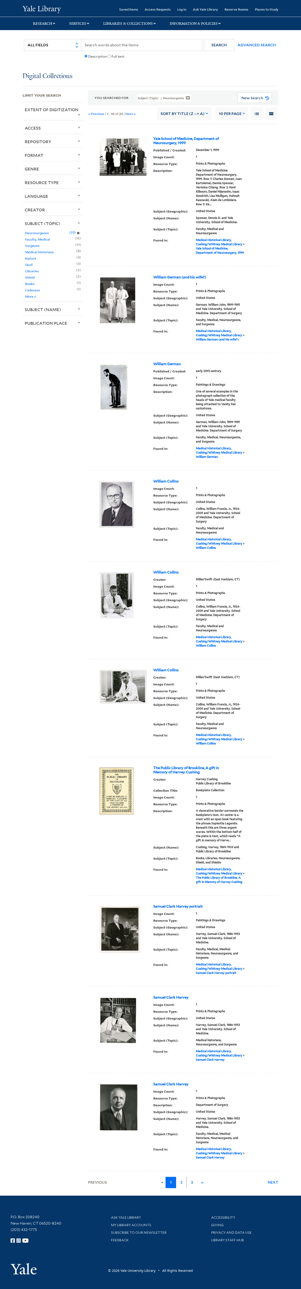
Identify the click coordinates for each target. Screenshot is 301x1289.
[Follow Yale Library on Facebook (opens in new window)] (13, 1240)
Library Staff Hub (227, 1240)
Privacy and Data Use (231, 1232)
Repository (38, 141)
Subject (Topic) (42, 223)
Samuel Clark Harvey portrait (178, 906)
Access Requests (158, 9)
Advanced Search (257, 45)
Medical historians (39, 252)
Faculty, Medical (37, 239)
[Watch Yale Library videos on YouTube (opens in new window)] (25, 1240)
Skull (29, 264)
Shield (30, 277)
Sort (183, 113)
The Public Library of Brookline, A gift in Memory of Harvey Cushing (186, 770)
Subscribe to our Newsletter (138, 1232)
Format (34, 155)
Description (97, 56)
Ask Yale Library (205, 9)
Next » (130, 113)
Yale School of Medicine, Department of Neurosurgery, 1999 (186, 141)
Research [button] (42, 23)
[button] (219, 45)
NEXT (273, 1182)
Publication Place (46, 323)
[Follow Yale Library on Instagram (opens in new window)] (18, 1240)
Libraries (32, 271)
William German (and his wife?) (179, 277)
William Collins (166, 481)
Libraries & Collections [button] (128, 23)
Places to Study (266, 9)
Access (33, 128)
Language (36, 196)
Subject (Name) (43, 309)
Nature (30, 258)
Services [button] (77, 23)
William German (167, 364)
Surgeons (32, 245)
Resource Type (42, 182)
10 (230, 113)
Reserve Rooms (236, 9)
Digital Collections (47, 76)
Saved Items (128, 9)
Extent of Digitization (51, 109)
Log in (181, 9)
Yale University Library (42, 9)
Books (30, 283)
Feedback (120, 1240)
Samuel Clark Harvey (171, 997)
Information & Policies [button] (194, 23)
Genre (32, 169)
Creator (35, 210)
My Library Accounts (131, 1225)
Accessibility (223, 1217)
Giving (217, 1225)
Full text (117, 56)
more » (30, 296)
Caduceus (32, 290)
